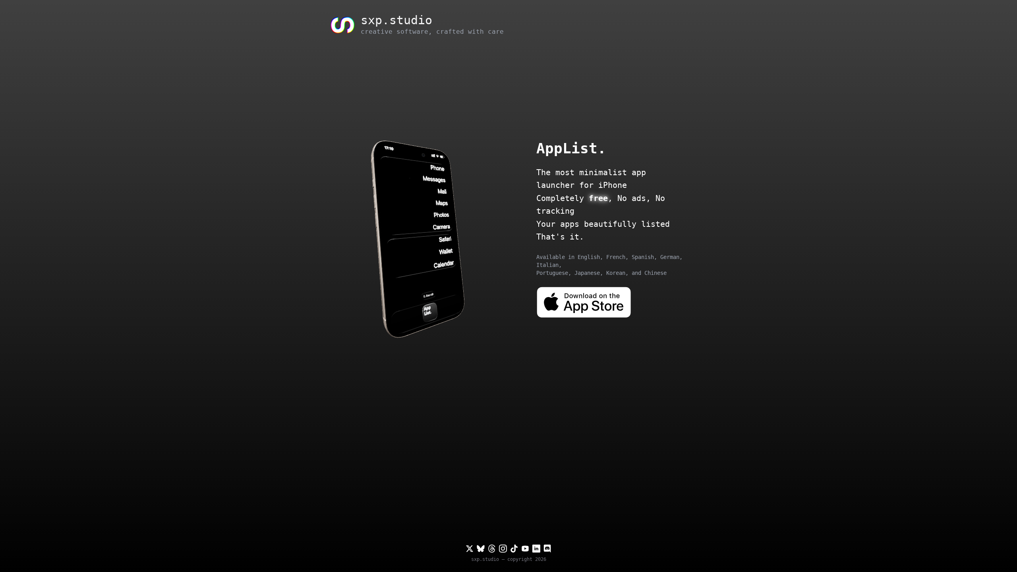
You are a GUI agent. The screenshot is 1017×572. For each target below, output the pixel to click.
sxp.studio (485, 559)
